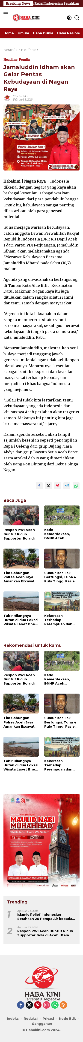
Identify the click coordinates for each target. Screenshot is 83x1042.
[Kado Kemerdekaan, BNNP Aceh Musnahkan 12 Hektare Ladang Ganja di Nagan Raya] (62, 515)
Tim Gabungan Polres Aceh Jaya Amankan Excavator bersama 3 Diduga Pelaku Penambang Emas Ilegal (20, 577)
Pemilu (24, 60)
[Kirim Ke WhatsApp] (76, 485)
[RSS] (63, 1005)
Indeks (13, 1019)
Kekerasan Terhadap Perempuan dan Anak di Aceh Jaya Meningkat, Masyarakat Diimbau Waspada (62, 620)
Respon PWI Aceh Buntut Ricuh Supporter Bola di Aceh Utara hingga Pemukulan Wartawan (19, 534)
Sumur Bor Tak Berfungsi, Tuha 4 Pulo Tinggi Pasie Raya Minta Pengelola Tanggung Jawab (60, 577)
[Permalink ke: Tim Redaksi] (7, 98)
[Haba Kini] (25, 18)
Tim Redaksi (20, 96)
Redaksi (31, 1019)
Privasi (48, 1019)
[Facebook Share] (39, 485)
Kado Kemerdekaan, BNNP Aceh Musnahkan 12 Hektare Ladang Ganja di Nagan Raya (58, 534)
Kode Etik (67, 1019)
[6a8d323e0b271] (41, 841)
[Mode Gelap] (69, 18)
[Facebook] (20, 1005)
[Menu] (6, 12)
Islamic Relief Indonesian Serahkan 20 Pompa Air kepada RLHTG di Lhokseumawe (44, 917)
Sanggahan (42, 1024)
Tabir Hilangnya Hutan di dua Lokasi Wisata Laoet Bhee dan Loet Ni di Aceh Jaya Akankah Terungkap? (20, 620)
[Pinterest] (38, 1005)
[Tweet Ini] (48, 485)
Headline (10, 60)
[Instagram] (46, 1005)
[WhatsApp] (55, 1005)
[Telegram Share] (66, 485)
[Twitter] (29, 1005)
